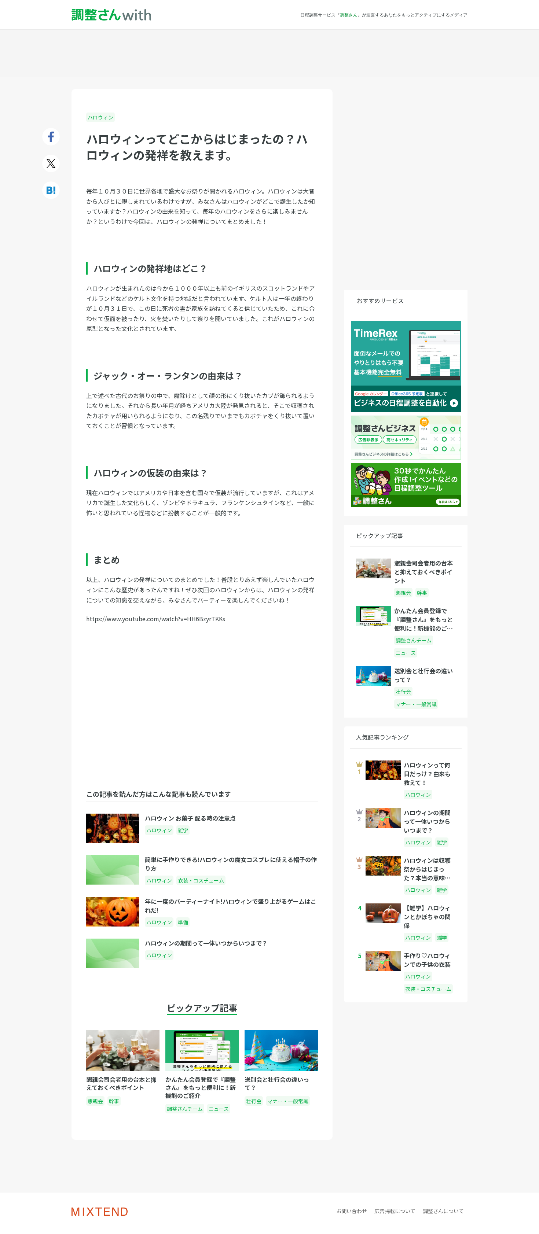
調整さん (349, 14)
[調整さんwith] (111, 15)
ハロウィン (100, 117)
